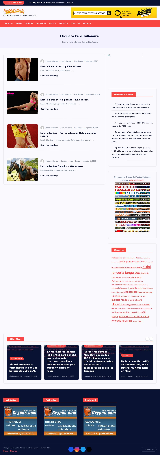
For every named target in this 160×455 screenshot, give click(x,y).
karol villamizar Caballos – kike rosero (61, 166)
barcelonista (115, 262)
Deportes (75, 23)
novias (124, 308)
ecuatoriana (137, 281)
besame (139, 267)
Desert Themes (10, 451)
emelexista (117, 284)
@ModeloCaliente (129, 258)
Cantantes (125, 278)
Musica (19, 23)
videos (140, 321)
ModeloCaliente (52, 61)
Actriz (138, 258)
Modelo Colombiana (131, 299)
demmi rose (128, 281)
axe (142, 258)
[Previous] (147, 339)
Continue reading (49, 75)
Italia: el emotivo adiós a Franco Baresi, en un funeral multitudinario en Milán (135, 366)
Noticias (29, 23)
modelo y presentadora (132, 305)
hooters (125, 288)
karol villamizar (66, 61)
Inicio (64, 42)
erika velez (126, 285)
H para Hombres (135, 288)
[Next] (151, 339)
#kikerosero (117, 258)
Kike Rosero (78, 61)
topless (135, 321)
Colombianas (118, 281)
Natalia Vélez (117, 308)
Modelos (87, 23)
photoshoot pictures (144, 308)
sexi (120, 312)
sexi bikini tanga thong (132, 312)
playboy (115, 312)
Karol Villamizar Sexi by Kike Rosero (83, 42)
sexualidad (127, 320)
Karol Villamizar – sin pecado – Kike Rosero (64, 99)
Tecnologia (41, 23)
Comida (52, 23)
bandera (147, 258)
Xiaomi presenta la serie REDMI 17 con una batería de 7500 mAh (23, 368)
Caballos (64, 161)
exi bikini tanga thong (139, 285)
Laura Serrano (125, 296)
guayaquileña (117, 288)
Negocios (63, 23)
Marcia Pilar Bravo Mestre (138, 296)
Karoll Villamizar (148, 288)
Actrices (9, 23)
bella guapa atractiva (131, 261)
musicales (145, 305)
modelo (116, 299)
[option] (24, 362)
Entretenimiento (56, 346)
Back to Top (149, 449)
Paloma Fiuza (131, 308)
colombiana (135, 277)
